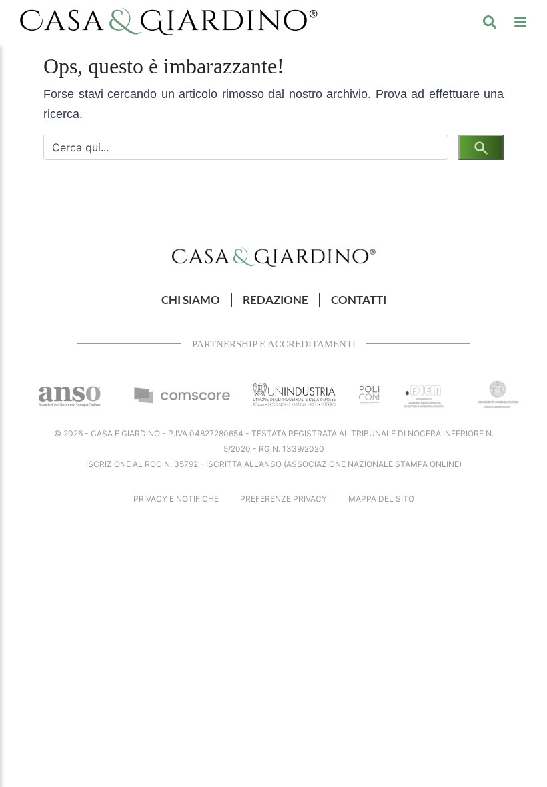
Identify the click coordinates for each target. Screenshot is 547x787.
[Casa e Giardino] (273, 256)
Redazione (275, 300)
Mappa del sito (381, 499)
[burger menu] (520, 21)
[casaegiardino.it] (169, 21)
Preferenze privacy (283, 499)
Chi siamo (190, 300)
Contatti (358, 300)
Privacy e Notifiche (176, 499)
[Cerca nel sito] (490, 21)
